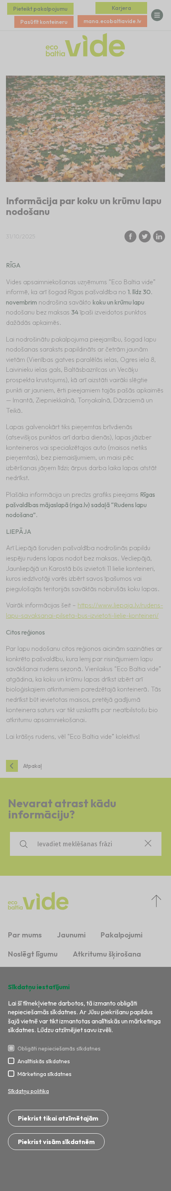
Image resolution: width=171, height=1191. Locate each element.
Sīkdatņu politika (28, 1091)
